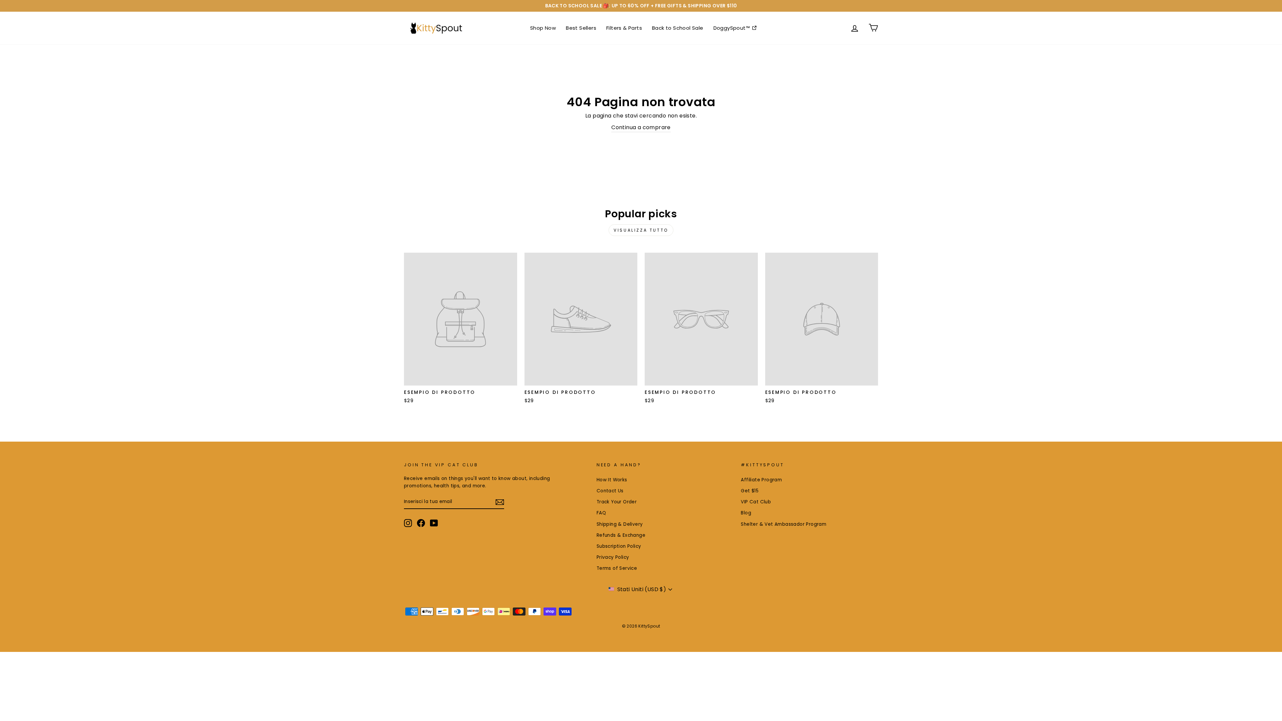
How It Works (612, 480)
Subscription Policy (619, 546)
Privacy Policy (613, 557)
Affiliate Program (761, 480)
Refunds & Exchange (621, 535)
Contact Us (610, 491)
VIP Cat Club (756, 502)
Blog (746, 513)
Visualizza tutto (641, 230)
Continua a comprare (641, 127)
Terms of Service (617, 568)
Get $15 (750, 491)
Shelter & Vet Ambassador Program (783, 524)
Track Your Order (617, 502)
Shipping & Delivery (620, 524)
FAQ (601, 513)
